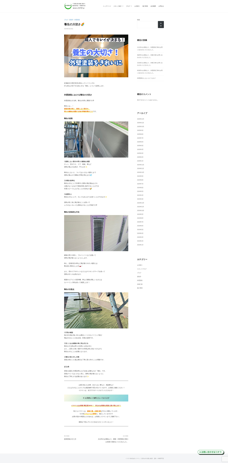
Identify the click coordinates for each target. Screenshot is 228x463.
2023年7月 (140, 222)
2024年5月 (140, 191)
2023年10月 (140, 210)
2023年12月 (140, 203)
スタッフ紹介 (118, 6)
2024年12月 (140, 164)
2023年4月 (140, 233)
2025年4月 (140, 149)
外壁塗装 (77, 19)
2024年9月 (140, 176)
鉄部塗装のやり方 (70, 439)
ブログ (128, 6)
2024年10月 (140, 172)
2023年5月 (140, 229)
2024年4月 (140, 195)
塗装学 (71, 19)
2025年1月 (140, 161)
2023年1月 (140, 245)
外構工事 (139, 284)
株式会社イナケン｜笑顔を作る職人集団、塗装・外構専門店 (147, 458)
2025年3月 (140, 153)
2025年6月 (140, 142)
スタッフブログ (142, 269)
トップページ (107, 6)
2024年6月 (140, 187)
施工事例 (145, 6)
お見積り (137, 6)
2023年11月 (140, 206)
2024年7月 (140, 184)
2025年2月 (140, 157)
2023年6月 (140, 225)
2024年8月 (140, 180)
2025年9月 (140, 130)
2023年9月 (140, 214)
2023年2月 (140, 241)
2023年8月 (140, 218)
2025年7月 (140, 138)
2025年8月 (140, 134)
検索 (138, 19)
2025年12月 (140, 119)
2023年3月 (140, 237)
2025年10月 (140, 126)
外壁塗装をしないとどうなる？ (146, 78)
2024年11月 (140, 168)
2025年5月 (140, 145)
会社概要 (153, 6)
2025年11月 (140, 122)
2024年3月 (140, 199)
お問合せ (161, 6)
